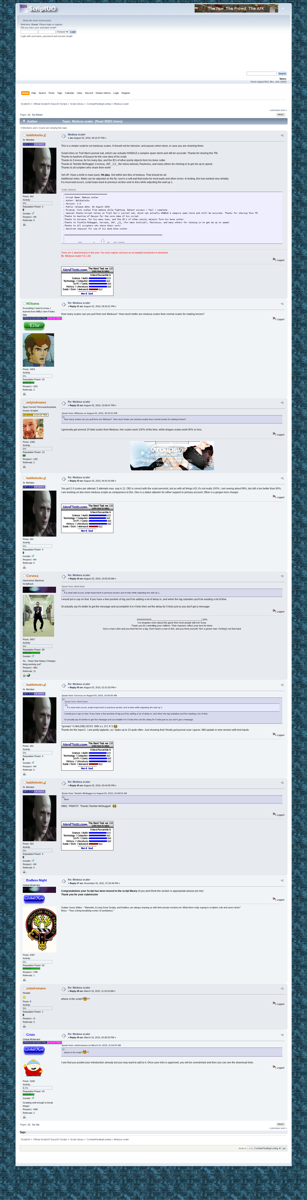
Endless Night (36, 880)
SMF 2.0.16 (139, 1188)
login (49, 24)
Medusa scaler (76, 134)
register (58, 24)
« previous (274, 110)
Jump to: (242, 1148)
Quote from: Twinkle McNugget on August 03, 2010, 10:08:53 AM (94, 793)
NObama (32, 303)
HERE (283, 81)
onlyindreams (36, 402)
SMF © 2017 (153, 1188)
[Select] (72, 189)
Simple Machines (168, 1188)
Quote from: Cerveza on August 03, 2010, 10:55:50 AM (89, 695)
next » (284, 110)
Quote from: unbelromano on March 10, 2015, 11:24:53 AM (91, 1045)
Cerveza (32, 576)
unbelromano (36, 988)
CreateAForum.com (165, 1191)
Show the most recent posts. (37, 20)
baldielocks (34, 135)
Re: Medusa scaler (79, 303)
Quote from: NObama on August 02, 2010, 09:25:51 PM (89, 413)
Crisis (30, 1034)
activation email (47, 27)
